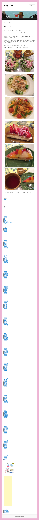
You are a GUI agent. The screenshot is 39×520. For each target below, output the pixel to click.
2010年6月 (5, 433)
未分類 (5, 220)
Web (5, 207)
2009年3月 (5, 449)
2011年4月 (5, 423)
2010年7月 (5, 432)
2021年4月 (5, 294)
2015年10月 (6, 365)
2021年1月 (5, 297)
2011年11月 (6, 415)
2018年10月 (6, 326)
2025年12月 (6, 234)
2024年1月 (5, 259)
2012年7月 (5, 407)
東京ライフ (13, 194)
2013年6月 (5, 395)
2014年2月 (5, 386)
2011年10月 (6, 416)
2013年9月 (5, 392)
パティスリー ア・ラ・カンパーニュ (15, 26)
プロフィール (14, 19)
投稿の (6, 510)
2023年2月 (5, 271)
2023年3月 (5, 270)
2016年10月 (6, 352)
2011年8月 (5, 418)
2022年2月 (5, 284)
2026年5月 (5, 229)
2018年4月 (5, 333)
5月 (4, 200)
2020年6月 (5, 305)
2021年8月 (5, 290)
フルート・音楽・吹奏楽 (8, 211)
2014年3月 (5, 385)
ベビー (5, 214)
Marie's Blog (8, 5)
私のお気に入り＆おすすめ (8, 222)
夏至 (5, 199)
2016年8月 (5, 354)
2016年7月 (5, 355)
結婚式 (5, 224)
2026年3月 (5, 231)
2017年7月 (5, 342)
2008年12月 (6, 452)
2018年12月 (6, 324)
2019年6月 (5, 318)
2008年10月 (6, 455)
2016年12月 (6, 350)
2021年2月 (5, 296)
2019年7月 (5, 317)
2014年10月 (6, 378)
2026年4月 (5, 230)
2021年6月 (5, 292)
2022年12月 (6, 273)
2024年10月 (6, 249)
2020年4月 (5, 307)
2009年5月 (5, 447)
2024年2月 (5, 258)
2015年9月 (5, 366)
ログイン (5, 509)
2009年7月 (5, 445)
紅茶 (5, 223)
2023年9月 (5, 263)
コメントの (6, 511)
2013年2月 (5, 399)
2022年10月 (6, 275)
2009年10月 (6, 442)
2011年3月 (5, 424)
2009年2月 (5, 450)
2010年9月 (5, 430)
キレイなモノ (6, 209)
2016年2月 (5, 361)
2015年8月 (5, 367)
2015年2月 (5, 373)
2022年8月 (5, 277)
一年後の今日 (6, 203)
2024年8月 (5, 252)
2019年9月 (5, 315)
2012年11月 (6, 402)
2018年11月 (6, 325)
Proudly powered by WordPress (19, 516)
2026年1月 (5, 233)
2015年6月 (5, 369)
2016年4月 (5, 358)
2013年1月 (5, 400)
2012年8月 (5, 405)
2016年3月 (5, 359)
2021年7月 (5, 291)
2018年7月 (5, 330)
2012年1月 (5, 413)
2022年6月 (5, 279)
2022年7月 (5, 278)
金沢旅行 (5, 202)
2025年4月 (5, 243)
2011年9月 (5, 417)
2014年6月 (5, 382)
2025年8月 (5, 239)
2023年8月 (5, 264)
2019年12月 (6, 311)
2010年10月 (6, 429)
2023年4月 (5, 269)
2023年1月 (5, 272)
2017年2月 (5, 348)
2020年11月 (6, 300)
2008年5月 (5, 458)
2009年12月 (6, 440)
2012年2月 (5, 412)
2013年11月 (6, 389)
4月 (4, 201)
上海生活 (5, 216)
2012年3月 (5, 411)
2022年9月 (5, 276)
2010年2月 (5, 438)
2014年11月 (6, 377)
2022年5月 (5, 280)
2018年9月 (5, 327)
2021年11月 (6, 287)
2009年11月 (6, 441)
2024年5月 (5, 255)
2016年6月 (5, 356)
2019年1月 (5, 323)
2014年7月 (5, 381)
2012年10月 (6, 403)
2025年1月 (5, 246)
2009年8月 (5, 444)
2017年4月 (5, 346)
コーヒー (5, 210)
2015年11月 (6, 364)
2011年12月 (6, 414)
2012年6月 (5, 408)
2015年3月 (5, 372)
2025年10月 (6, 237)
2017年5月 (5, 345)
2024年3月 (5, 257)
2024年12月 (6, 247)
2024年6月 (5, 254)
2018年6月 (5, 331)
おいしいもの (9, 194)
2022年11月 (6, 274)
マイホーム (6, 215)
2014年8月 (5, 380)
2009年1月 (5, 451)
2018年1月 (5, 336)
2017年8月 (5, 341)
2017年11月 (6, 338)
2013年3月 (5, 398)
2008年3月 (5, 459)
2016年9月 (5, 353)
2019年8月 (5, 316)
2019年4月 (5, 320)
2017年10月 (6, 339)
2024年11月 (6, 248)
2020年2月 (5, 309)
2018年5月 (5, 332)
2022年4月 (5, 281)
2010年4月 (5, 435)
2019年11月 (6, 312)
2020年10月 (6, 301)
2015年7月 (5, 368)
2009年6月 (5, 446)
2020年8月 (5, 303)
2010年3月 (5, 436)
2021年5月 (5, 293)
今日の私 (5, 217)
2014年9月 (5, 379)
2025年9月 (5, 238)
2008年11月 (6, 454)
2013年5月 (5, 396)
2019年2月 (5, 322)
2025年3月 (5, 244)
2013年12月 (6, 388)
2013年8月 (5, 393)
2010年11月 (6, 428)
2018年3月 (5, 334)
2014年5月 (5, 383)
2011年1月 (5, 426)
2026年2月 (5, 232)
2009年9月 (5, 443)
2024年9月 (5, 250)
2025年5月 (5, 242)
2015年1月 (5, 374)
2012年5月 (5, 409)
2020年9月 (5, 302)
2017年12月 (6, 337)
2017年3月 (5, 347)
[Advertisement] (8, 491)
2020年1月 (5, 310)
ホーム (5, 19)
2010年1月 (5, 439)
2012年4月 (5, 410)
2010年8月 (5, 431)
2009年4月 (5, 448)
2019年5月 (5, 319)
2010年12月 (6, 427)
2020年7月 (5, 304)
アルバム (9, 19)
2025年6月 (5, 241)
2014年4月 (5, 384)
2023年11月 (6, 261)
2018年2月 (5, 335)
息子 (5, 218)
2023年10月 (6, 262)
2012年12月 (6, 401)
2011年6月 (5, 420)
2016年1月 (5, 362)
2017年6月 (5, 343)
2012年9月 (5, 404)
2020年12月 (6, 299)
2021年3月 (5, 295)
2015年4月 (5, 371)
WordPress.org (6, 512)
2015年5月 (5, 370)
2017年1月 (5, 349)
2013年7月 (5, 394)
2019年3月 (5, 321)
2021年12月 (6, 286)
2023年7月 (5, 265)
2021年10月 (6, 288)
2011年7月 (5, 419)
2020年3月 (5, 308)
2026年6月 (5, 228)
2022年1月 (5, 285)
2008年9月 (5, 456)
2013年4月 (5, 397)
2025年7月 (5, 240)
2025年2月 (5, 245)
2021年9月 (5, 289)
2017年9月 (5, 340)
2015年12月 (6, 363)
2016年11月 (6, 351)
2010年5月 (5, 434)
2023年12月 (6, 260)
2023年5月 (5, 268)
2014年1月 (5, 387)
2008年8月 (5, 457)
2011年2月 (5, 425)
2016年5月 (5, 357)
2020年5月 (5, 306)
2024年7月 (5, 253)
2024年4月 (5, 256)
